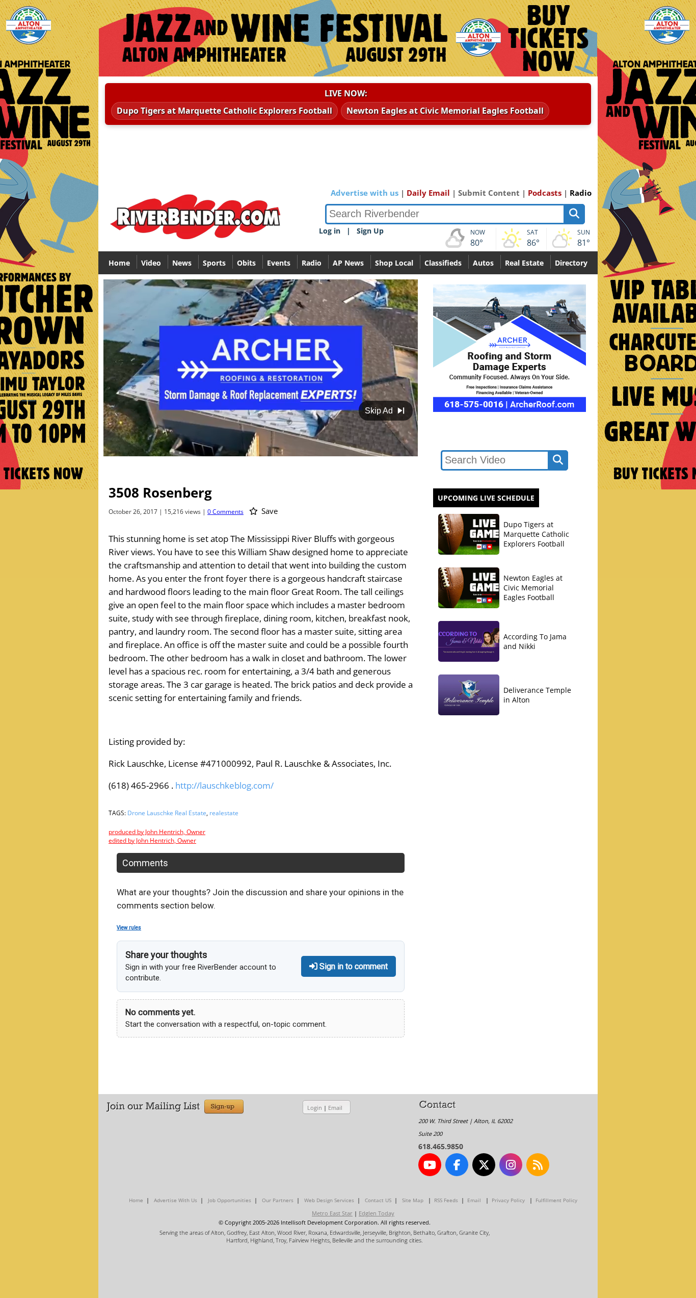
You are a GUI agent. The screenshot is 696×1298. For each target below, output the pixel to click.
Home (119, 263)
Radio (581, 193)
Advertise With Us (175, 1200)
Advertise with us (364, 193)
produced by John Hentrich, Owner (157, 831)
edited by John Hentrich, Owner (152, 840)
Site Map (412, 1200)
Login (314, 1107)
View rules (129, 927)
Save (268, 511)
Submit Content (489, 193)
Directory (571, 263)
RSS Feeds (446, 1200)
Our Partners (277, 1200)
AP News (348, 263)
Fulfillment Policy (556, 1200)
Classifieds (443, 263)
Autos (483, 263)
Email (335, 1107)
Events (278, 263)
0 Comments (225, 511)
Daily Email (428, 193)
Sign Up (370, 231)
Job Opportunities (229, 1200)
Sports (214, 263)
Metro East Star (332, 1213)
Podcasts (544, 193)
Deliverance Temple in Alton (537, 695)
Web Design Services (329, 1200)
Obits (246, 263)
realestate (223, 813)
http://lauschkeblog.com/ (224, 785)
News (182, 263)
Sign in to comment (352, 966)
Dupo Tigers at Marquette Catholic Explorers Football (224, 110)
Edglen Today (376, 1213)
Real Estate (524, 263)
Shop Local (394, 263)
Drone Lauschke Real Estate (166, 813)
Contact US (378, 1200)
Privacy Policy (508, 1200)
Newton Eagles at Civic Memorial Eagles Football (445, 110)
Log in (329, 231)
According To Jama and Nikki (535, 641)
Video (151, 263)
